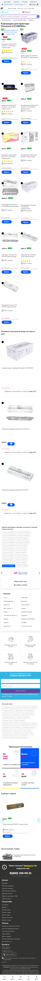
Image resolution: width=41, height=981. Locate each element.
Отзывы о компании (7, 917)
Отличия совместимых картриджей (11, 939)
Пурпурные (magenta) (8, 717)
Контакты (34, 2)
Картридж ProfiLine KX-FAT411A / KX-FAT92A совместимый (9, 106)
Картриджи (5, 883)
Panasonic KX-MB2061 (23, 542)
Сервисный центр (6, 898)
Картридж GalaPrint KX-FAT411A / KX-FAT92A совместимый (9, 45)
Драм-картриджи (22, 737)
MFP (32, 734)
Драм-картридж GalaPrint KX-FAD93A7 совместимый (29, 56)
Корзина (31, 12)
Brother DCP (12, 737)
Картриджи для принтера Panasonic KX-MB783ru (25, 855)
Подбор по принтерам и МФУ (9, 896)
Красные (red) (15, 713)
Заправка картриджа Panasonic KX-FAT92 (15, 490)
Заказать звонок (20, 691)
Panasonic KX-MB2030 (22, 539)
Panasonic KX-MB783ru (8, 566)
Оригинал (26, 707)
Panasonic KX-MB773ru (21, 559)
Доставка (7, 2)
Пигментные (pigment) (23, 717)
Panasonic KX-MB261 (22, 545)
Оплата (16, 2)
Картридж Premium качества (10, 724)
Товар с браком (6, 934)
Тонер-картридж (24, 724)
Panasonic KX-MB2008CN (9, 535)
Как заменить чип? (7, 941)
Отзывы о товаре (6, 912)
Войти (36, 979)
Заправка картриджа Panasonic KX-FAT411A (16, 429)
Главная (4, 979)
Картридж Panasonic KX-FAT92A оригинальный (9, 306)
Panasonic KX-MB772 (8, 559)
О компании (5, 904)
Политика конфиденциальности (10, 928)
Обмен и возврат (6, 936)
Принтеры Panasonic (8, 707)
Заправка (33, 707)
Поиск (28, 979)
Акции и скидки (6, 915)
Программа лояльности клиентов (10, 926)
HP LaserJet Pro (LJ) (7, 734)
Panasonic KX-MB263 (21, 549)
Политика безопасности (8, 931)
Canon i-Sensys (27, 730)
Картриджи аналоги (7, 893)
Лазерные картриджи (7, 886)
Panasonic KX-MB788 (22, 566)
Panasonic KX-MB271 (8, 552)
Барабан (34, 724)
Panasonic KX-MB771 (22, 555)
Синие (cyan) (6, 713)
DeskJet (16, 734)
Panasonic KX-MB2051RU (9, 542)
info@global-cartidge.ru (7, 951)
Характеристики (20, 581)
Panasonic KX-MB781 (21, 562)
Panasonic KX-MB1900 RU (9, 532)
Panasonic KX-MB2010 (23, 535)
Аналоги (18, 707)
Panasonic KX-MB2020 (8, 539)
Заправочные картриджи (28, 727)
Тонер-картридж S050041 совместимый (15, 824)
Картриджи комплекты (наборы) (11, 727)
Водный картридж (20, 720)
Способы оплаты (6, 910)
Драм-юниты (17, 730)
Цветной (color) (19, 710)
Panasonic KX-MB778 (8, 562)
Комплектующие (7, 730)
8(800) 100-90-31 (20, 873)
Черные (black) (29, 710)
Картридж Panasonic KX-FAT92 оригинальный (28, 255)
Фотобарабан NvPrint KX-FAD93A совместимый (29, 156)
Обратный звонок (10, 954)
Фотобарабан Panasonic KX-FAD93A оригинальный (10, 205)
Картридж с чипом (7, 720)
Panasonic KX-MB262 (8, 549)
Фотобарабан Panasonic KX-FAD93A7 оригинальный (28, 206)
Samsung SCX (24, 734)
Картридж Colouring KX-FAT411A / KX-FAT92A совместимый (9, 156)
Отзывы (24, 2)
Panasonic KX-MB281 (21, 552)
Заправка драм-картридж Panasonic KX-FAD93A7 (17, 368)
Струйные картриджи (7, 888)
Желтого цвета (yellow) (27, 713)
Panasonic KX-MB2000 (24, 532)
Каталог (12, 979)
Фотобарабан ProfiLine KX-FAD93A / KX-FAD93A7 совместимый (29, 106)
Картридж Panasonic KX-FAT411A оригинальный (9, 255)
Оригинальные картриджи (9, 891)
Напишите (28, 866)
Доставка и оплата (20, 585)
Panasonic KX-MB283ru (8, 555)
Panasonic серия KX (8, 710)
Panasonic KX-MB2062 (8, 545)
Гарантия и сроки (6, 920)
